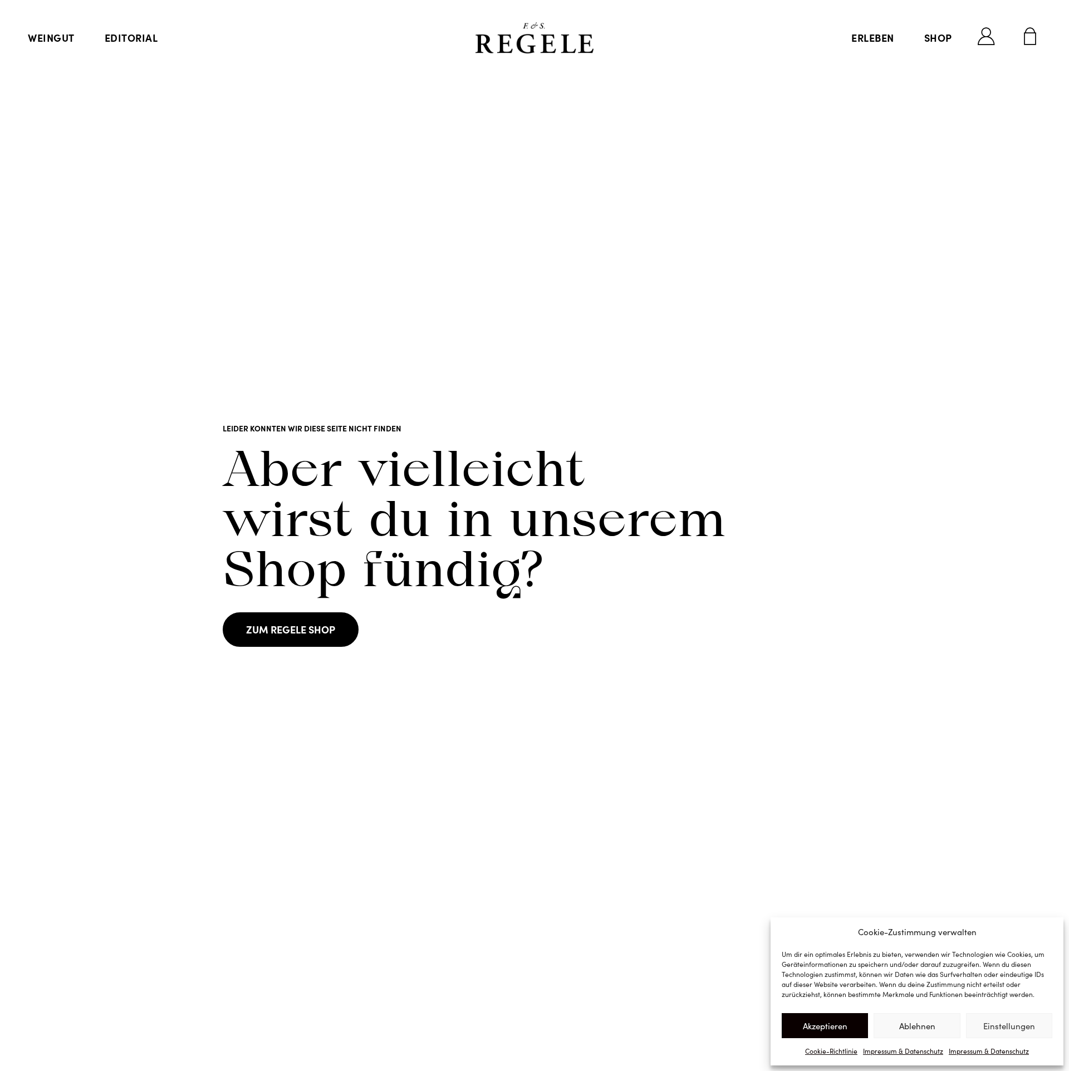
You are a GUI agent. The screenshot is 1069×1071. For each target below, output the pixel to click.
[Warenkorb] (1030, 36)
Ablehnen (917, 1025)
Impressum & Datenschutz (903, 1051)
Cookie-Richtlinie (831, 1051)
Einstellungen (1009, 1025)
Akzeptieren (825, 1025)
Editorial (131, 38)
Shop (938, 38)
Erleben (872, 38)
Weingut (51, 38)
